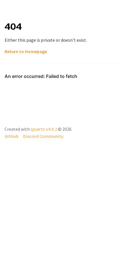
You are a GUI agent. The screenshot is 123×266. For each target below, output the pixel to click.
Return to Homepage (26, 51)
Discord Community (43, 136)
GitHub (12, 136)
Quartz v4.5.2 (44, 129)
